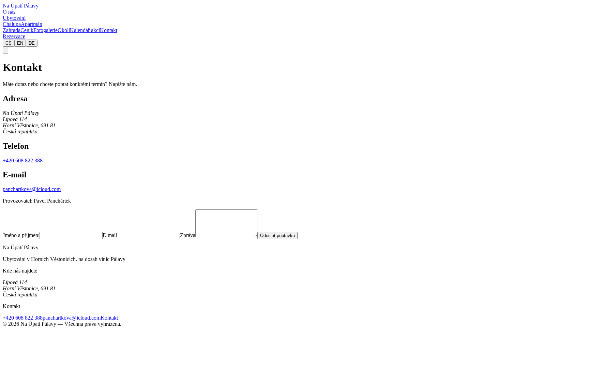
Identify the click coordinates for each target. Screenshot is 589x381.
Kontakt (108, 30)
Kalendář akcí (85, 30)
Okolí (64, 30)
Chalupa (12, 24)
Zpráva (187, 235)
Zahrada (11, 30)
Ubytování (14, 18)
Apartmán (31, 24)
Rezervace (14, 36)
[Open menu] (5, 50)
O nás (9, 12)
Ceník (26, 30)
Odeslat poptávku (277, 235)
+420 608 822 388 (23, 160)
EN (20, 43)
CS (8, 43)
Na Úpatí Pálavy (21, 6)
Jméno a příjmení (21, 235)
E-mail (110, 235)
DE (32, 43)
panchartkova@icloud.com (32, 189)
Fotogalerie (45, 30)
